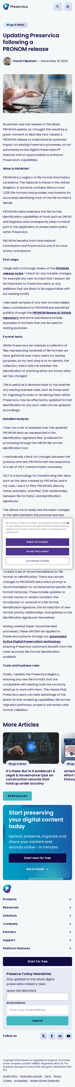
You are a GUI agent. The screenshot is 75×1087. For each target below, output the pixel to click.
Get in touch (35, 869)
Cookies (7, 1080)
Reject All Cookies (37, 541)
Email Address (16, 1003)
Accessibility (21, 1080)
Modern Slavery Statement (44, 1080)
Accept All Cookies (37, 551)
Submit (37, 1021)
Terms (47, 1076)
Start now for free (37, 858)
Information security (31, 1076)
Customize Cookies (37, 560)
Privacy (58, 1076)
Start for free (38, 961)
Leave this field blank (21, 991)
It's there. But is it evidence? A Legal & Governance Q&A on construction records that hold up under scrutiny (30, 777)
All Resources (17, 796)
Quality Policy (10, 1076)
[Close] (68, 523)
